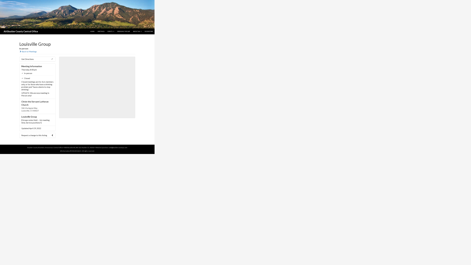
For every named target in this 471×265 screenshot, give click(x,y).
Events (110, 31)
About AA (136, 31)
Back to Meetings (29, 51)
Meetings (101, 31)
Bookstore (149, 31)
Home (92, 31)
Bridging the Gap (123, 31)
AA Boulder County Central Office (21, 31)
